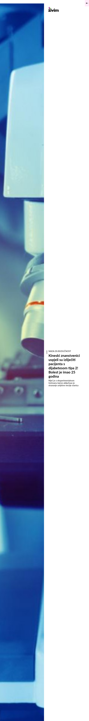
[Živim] (65, 9)
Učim (47, 352)
